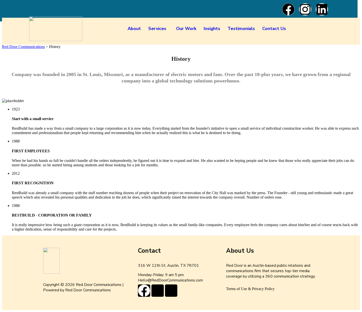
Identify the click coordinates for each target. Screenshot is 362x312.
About (134, 28)
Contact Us (274, 28)
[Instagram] (305, 9)
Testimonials (241, 28)
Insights (212, 28)
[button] (158, 28)
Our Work (186, 28)
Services (157, 28)
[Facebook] (288, 9)
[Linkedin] (322, 9)
